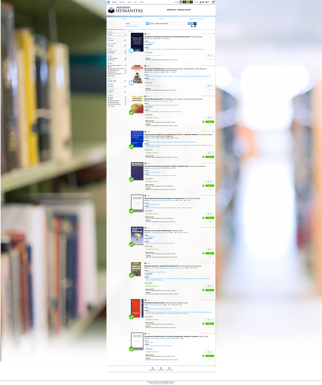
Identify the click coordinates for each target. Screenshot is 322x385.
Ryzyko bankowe (177, 111)
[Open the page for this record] (137, 43)
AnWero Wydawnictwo (155, 72)
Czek (166, 278)
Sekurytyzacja (168, 111)
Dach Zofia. (151, 308)
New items (122, 2)
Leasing (167, 145)
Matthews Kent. (150, 105)
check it (210, 59)
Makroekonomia (150, 312)
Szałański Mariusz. (153, 204)
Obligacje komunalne (206, 145)
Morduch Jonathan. (168, 76)
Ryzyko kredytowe (182, 49)
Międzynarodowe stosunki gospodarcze (156, 313)
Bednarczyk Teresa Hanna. (153, 172)
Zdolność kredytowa (171, 49)
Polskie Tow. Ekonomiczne (156, 304)
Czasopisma (161, 18)
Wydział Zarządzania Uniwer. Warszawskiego (163, 200)
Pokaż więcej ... (112, 75)
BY (191, 2)
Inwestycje (189, 207)
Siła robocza (186, 312)
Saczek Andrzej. (196, 76)
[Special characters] (195, 26)
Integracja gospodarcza (174, 313)
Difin (152, 38)
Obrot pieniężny (199, 278)
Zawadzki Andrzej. (161, 272)
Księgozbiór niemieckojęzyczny (197, 18)
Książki (125, 18)
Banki (158, 49)
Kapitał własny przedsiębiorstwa (191, 145)
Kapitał (157, 145)
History (129, 2)
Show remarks (148, 52)
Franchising (179, 145)
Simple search (129, 26)
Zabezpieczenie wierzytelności (196, 49)
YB (188, 2)
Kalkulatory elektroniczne (169, 207)
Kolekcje (135, 26)
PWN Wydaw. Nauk (156, 168)
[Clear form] (191, 26)
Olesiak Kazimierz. (151, 272)
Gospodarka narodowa (161, 312)
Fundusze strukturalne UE (153, 146)
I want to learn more (155, 383)
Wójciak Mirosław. (150, 236)
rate (214, 33)
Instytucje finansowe (151, 49)
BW (184, 2)
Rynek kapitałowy (154, 111)
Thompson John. (159, 105)
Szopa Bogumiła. (164, 308)
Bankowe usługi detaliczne (157, 278)
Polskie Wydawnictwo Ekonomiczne (160, 101)
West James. (206, 76)
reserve (210, 121)
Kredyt (163, 49)
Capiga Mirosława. (151, 42)
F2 (207, 2)
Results (114, 2)
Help (135, 2)
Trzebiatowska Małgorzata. (182, 76)
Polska (170, 312)
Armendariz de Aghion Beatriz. (154, 76)
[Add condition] (192, 23)
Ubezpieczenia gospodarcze (169, 175)
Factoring (172, 145)
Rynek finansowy (177, 312)
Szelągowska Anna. (184, 142)
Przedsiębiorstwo (150, 145)
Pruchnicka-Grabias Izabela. (159, 142)
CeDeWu (153, 138)
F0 (200, 2)
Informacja (193, 312)
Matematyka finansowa (156, 207)
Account (141, 2)
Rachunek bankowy (188, 278)
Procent (179, 207)
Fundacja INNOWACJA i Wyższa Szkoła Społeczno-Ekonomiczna (168, 268)
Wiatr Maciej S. (150, 342)
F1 (203, 2)
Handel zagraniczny (151, 175)
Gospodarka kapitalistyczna (204, 312)
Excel (147, 207)
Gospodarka (184, 313)
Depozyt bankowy (173, 278)
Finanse (148, 79)
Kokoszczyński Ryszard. (172, 105)
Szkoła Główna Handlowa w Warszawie (161, 338)
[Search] (195, 23)
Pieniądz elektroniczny (157, 280)
